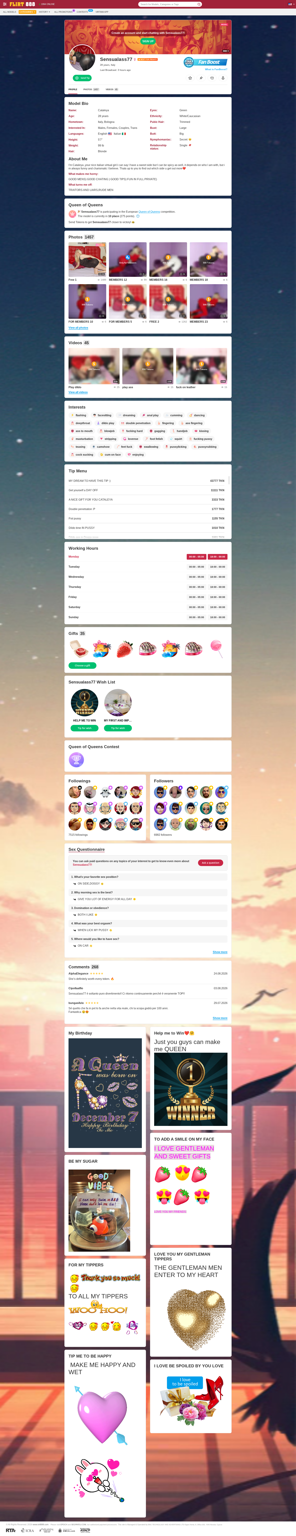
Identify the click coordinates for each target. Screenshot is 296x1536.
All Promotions (63, 12)
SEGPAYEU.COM (78, 1525)
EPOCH (63, 1525)
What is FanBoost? (216, 69)
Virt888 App (102, 12)
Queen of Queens (149, 211)
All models (9, 12)
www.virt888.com (40, 1524)
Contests (82, 12)
